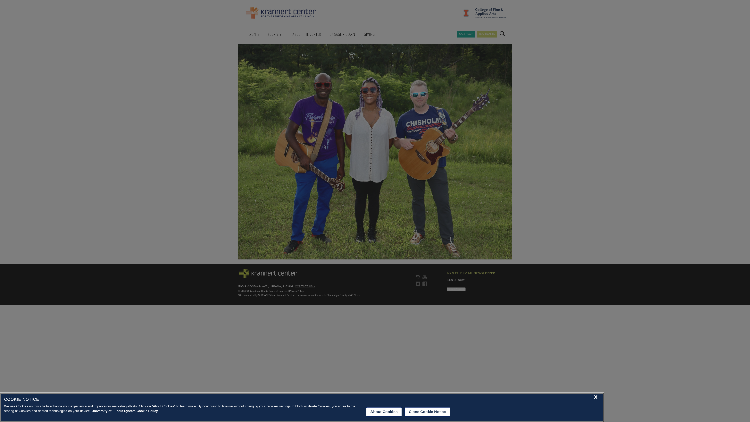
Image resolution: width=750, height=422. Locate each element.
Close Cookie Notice (427, 412)
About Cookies (383, 412)
